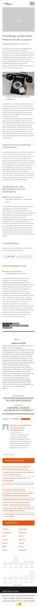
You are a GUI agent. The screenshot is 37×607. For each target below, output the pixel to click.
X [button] (19, 604)
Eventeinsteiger (6, 532)
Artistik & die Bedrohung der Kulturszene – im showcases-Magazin (16, 479)
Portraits (20, 546)
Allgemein (5, 529)
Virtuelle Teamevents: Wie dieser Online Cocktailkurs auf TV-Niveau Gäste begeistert (18, 473)
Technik (15, 323)
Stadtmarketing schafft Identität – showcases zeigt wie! (18, 499)
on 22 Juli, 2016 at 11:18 (16, 432)
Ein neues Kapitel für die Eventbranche (13, 489)
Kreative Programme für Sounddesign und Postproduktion (20, 428)
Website (4, 388)
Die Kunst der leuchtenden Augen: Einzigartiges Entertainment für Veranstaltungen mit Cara (16, 468)
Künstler (4, 543)
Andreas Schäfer (9, 44)
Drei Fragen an (22, 529)
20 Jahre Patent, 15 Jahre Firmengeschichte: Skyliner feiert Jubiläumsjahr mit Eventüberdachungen (17, 494)
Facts (3, 536)
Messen (4, 546)
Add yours (25, 419)
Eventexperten (22, 532)
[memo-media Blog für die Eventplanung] (10, 3)
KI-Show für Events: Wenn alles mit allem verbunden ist (18, 485)
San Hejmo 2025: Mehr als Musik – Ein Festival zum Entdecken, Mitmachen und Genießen (18, 509)
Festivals (5, 539)
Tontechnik (7, 327)
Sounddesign (23, 325)
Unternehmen (22, 550)
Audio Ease (23, 57)
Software (13, 325)
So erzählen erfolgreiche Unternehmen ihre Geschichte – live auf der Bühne (18, 515)
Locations (21, 543)
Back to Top (17, 585)
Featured (21, 536)
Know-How (21, 539)
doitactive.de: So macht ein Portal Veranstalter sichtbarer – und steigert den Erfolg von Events (16, 503)
